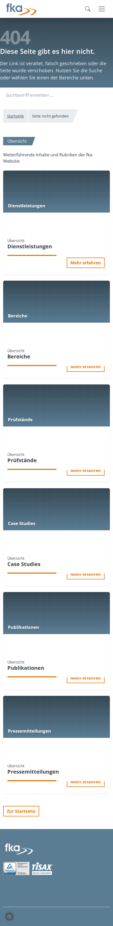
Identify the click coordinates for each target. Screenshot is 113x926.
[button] (9, 916)
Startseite (15, 116)
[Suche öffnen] (87, 9)
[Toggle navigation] (102, 9)
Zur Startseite (21, 811)
